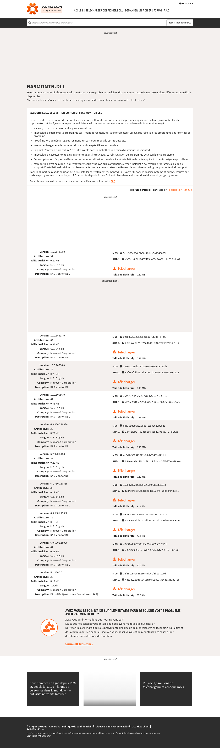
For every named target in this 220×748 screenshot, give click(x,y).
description (175, 189)
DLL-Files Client (141, 726)
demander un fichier (138, 10)
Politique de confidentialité (78, 726)
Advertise (54, 726)
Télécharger (126, 268)
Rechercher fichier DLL (179, 22)
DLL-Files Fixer (35, 729)
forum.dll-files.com (78, 644)
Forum (157, 10)
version (163, 189)
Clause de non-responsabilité (113, 726)
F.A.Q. (167, 10)
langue (188, 189)
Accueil (79, 10)
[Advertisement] (110, 59)
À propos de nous (37, 726)
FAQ (113, 181)
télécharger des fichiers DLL (104, 10)
